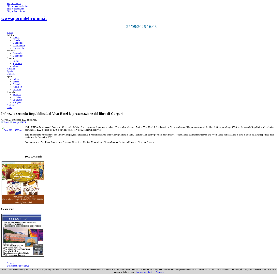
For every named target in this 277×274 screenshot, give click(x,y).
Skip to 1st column (15, 8)
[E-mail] (5, 122)
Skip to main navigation (18, 6)
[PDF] (23, 122)
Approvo (160, 272)
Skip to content (14, 3)
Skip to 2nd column (16, 11)
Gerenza (11, 263)
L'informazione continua (18, 266)
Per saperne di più (144, 272)
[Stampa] (14, 122)
